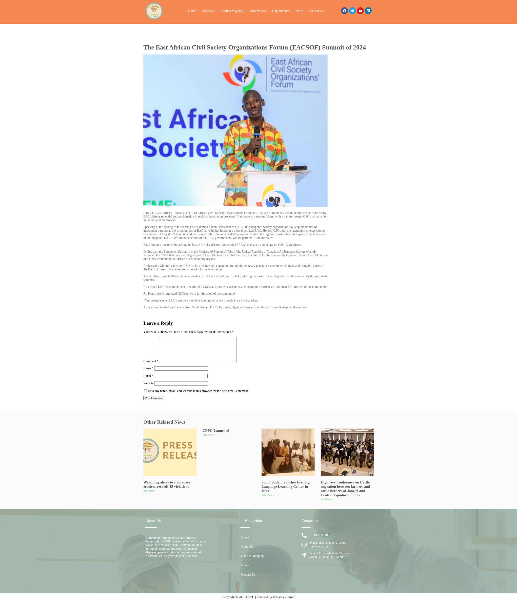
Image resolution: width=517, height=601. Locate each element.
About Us (208, 11)
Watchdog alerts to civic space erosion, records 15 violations (166, 484)
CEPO (250, 597)
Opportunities (280, 11)
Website (148, 383)
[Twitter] (352, 10)
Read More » (149, 490)
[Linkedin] (368, 10)
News (299, 11)
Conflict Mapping (232, 11)
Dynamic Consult (284, 597)
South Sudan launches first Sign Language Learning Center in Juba (286, 486)
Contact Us (316, 11)
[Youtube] (360, 10)
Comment (150, 361)
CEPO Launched (216, 431)
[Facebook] (344, 10)
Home (192, 11)
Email (148, 375)
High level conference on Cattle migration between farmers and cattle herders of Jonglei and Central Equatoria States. (345, 488)
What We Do (257, 11)
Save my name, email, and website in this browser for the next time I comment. (198, 391)
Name (148, 368)
